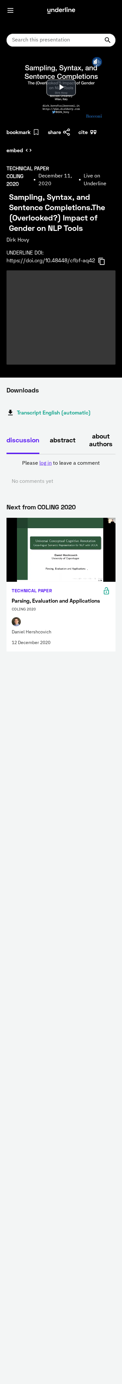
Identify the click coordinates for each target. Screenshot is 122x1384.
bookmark (19, 132)
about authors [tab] (101, 440)
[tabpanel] (61, 472)
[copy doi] (105, 261)
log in (45, 463)
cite (83, 132)
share (54, 132)
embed (15, 150)
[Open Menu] (10, 10)
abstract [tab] (62, 440)
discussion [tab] (23, 440)
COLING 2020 (56, 507)
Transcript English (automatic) (54, 412)
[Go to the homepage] (61, 10)
